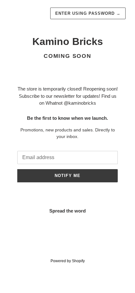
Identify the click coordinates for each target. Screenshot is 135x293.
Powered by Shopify (68, 261)
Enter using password (88, 13)
